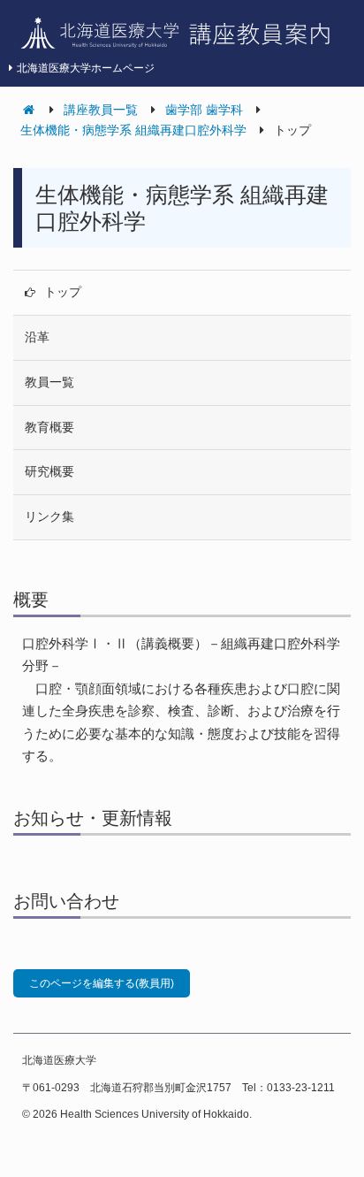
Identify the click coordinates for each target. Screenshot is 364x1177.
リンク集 (49, 516)
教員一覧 (49, 382)
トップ (62, 292)
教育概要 (49, 427)
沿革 (37, 337)
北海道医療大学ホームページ (86, 68)
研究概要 (49, 471)
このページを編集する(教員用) (101, 983)
